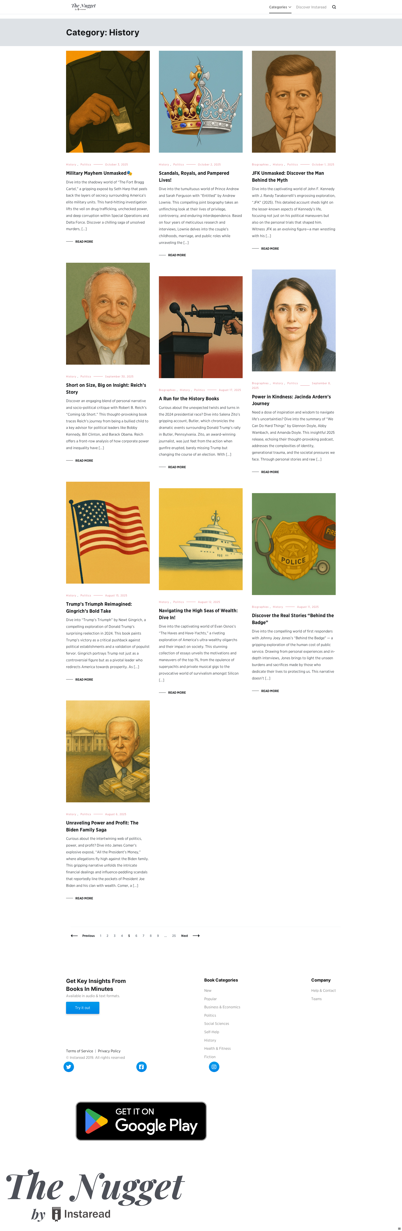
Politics (85, 164)
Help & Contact (323, 990)
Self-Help (211, 1032)
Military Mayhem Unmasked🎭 (99, 173)
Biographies (260, 164)
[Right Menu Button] (399, 1229)
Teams (316, 999)
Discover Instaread (311, 7)
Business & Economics (222, 1007)
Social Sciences (216, 1023)
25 (175, 936)
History (71, 164)
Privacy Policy (109, 1051)
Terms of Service (79, 1051)
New (207, 990)
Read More (84, 241)
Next (184, 936)
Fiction (210, 1057)
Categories (278, 7)
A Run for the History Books (189, 398)
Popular (210, 999)
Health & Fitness (217, 1048)
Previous (88, 936)
